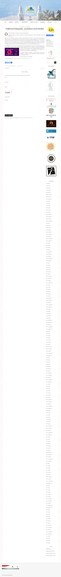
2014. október (48, 456)
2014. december (49, 452)
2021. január (48, 295)
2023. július (48, 243)
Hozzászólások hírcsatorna (50, 553)
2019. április (48, 337)
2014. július (48, 463)
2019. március (48, 340)
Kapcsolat (50, 22)
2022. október (48, 256)
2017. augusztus (49, 381)
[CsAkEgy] (30, 10)
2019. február (48, 342)
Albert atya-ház (33, 22)
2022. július (48, 262)
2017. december (49, 373)
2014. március (48, 472)
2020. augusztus (49, 306)
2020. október (48, 302)
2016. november (49, 401)
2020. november (49, 300)
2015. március (48, 445)
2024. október (48, 218)
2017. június (48, 386)
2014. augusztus (49, 461)
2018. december (49, 346)
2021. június (48, 284)
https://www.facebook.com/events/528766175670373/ (21, 58)
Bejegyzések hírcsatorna (50, 551)
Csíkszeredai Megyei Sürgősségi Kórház (10, 65)
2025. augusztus (49, 198)
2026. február (48, 192)
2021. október (48, 280)
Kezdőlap (11, 22)
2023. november (49, 234)
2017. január (48, 397)
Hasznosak (42, 22)
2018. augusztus (49, 355)
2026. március (48, 190)
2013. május (48, 489)
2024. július (48, 223)
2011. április (48, 542)
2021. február (48, 293)
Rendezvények (25, 22)
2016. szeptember (49, 406)
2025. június (48, 203)
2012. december (49, 498)
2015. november (49, 428)
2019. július (48, 331)
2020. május (48, 309)
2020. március (48, 313)
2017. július (48, 384)
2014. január (48, 474)
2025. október (48, 196)
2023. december (49, 232)
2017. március (48, 392)
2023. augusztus (49, 240)
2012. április (48, 516)
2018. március (48, 366)
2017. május (48, 388)
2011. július (48, 536)
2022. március (48, 269)
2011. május (48, 540)
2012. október (48, 503)
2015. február (48, 448)
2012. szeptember (49, 505)
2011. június (48, 538)
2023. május (48, 247)
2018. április (48, 364)
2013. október (48, 478)
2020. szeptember (49, 304)
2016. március (48, 419)
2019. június (48, 333)
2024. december (49, 214)
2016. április (48, 417)
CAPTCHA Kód (7, 96)
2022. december (49, 251)
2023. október (48, 236)
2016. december (49, 399)
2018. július (48, 357)
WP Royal (11, 575)
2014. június (48, 465)
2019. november (49, 322)
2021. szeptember (49, 282)
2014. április (48, 470)
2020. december (49, 298)
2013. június (48, 487)
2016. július (48, 410)
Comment (6, 100)
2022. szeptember (49, 258)
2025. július (48, 201)
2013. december (49, 476)
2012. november (49, 500)
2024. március (48, 227)
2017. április (48, 390)
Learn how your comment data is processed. (25, 117)
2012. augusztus (49, 507)
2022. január (48, 273)
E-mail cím (7, 82)
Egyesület (17, 22)
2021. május (48, 287)
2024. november (49, 216)
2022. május (48, 265)
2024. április (48, 225)
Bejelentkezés (48, 548)
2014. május (48, 467)
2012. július (48, 509)
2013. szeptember (49, 481)
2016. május (48, 414)
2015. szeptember (49, 432)
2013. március (48, 494)
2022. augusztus (49, 260)
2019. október (48, 324)
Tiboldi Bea (7, 68)
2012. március (48, 518)
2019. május (48, 335)
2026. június (48, 185)
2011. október (48, 529)
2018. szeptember (49, 353)
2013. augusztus (49, 483)
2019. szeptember (49, 326)
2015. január (48, 450)
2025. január (48, 212)
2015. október (48, 430)
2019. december (49, 320)
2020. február (48, 315)
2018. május (48, 362)
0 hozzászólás (42, 68)
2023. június (48, 245)
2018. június (48, 359)
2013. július (48, 485)
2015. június (48, 439)
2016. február (48, 421)
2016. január (48, 423)
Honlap (6, 86)
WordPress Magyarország (50, 555)
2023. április (48, 249)
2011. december (49, 525)
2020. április (48, 311)
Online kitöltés (50, 35)
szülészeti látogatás (20, 65)
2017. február (48, 395)
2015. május (48, 441)
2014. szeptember (49, 459)
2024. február (48, 229)
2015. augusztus (49, 434)
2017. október (48, 377)
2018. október (48, 351)
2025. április (48, 207)
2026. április (48, 187)
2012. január (48, 522)
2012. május (48, 514)
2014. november (49, 454)
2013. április (48, 492)
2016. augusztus (49, 408)
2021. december (49, 276)
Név (6, 77)
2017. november (49, 375)
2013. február (48, 496)
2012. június (48, 511)
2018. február (48, 368)
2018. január (48, 370)
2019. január (48, 344)
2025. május (48, 205)
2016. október (48, 403)
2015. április (48, 443)
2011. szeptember (49, 531)
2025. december (49, 194)
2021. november (49, 278)
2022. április (48, 267)
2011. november (49, 527)
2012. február (48, 520)
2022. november (49, 254)
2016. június (48, 412)
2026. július (48, 183)
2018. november (49, 348)
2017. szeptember (49, 379)
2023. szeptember (49, 238)
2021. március (48, 291)
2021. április (48, 289)
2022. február (48, 271)
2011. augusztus (49, 533)
